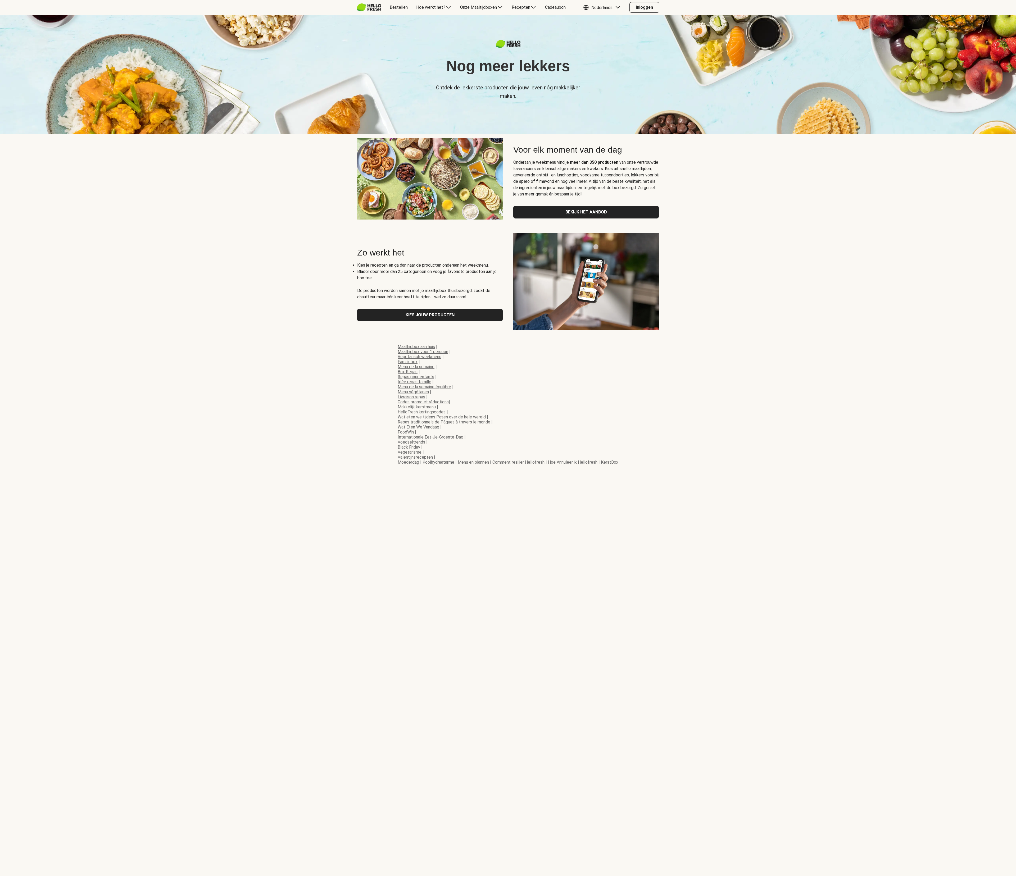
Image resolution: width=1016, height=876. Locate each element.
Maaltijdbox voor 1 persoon (423, 351)
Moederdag (408, 462)
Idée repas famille (414, 381)
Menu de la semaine (416, 366)
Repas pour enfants (416, 376)
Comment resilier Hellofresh (518, 462)
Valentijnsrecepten (415, 457)
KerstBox (609, 462)
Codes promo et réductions (423, 401)
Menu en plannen (473, 462)
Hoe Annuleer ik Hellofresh (572, 462)
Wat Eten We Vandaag (418, 427)
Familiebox (408, 361)
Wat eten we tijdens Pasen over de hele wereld (442, 416)
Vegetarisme (409, 452)
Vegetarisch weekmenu (419, 356)
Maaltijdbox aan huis (416, 346)
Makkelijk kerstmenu (417, 406)
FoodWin (406, 432)
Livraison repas (411, 396)
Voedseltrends (411, 442)
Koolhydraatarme (438, 462)
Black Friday (409, 447)
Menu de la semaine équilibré (424, 386)
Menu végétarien (413, 391)
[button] (603, 7)
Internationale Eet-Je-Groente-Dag (430, 437)
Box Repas (408, 371)
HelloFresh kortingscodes (422, 411)
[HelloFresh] (369, 7)
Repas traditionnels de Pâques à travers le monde (444, 422)
